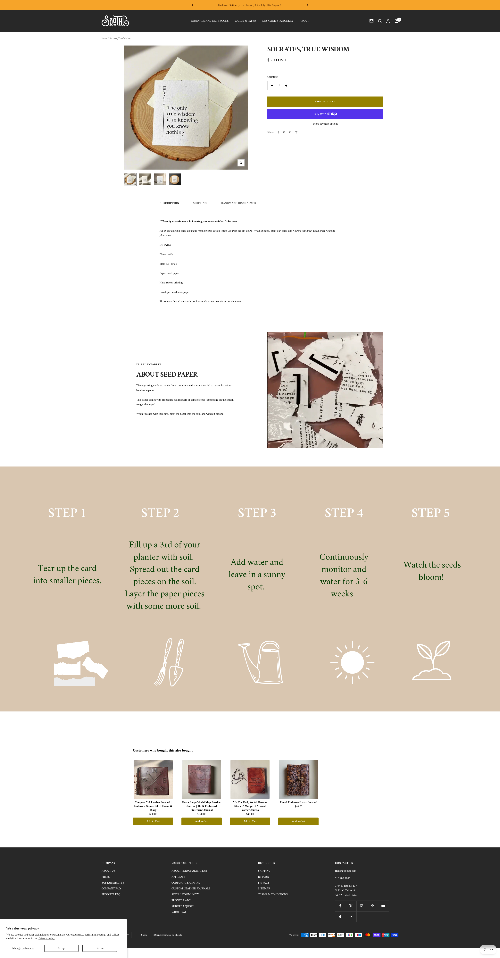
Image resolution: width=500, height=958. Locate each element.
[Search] (380, 21)
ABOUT (304, 20)
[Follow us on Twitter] (351, 906)
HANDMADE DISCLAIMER (238, 203)
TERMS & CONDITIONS (273, 894)
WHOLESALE (179, 912)
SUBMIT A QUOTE (182, 906)
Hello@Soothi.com (345, 870)
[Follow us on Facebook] (340, 906)
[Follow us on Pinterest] (372, 906)
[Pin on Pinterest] (284, 132)
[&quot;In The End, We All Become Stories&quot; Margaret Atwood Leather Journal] (250, 779)
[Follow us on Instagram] (361, 906)
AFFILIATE (178, 876)
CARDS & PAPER (245, 20)
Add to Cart (153, 821)
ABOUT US (108, 870)
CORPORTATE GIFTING (186, 882)
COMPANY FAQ (111, 888)
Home (104, 38)
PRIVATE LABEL (181, 900)
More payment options (325, 123)
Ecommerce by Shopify (171, 935)
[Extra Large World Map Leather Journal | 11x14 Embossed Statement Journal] (201, 779)
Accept (61, 948)
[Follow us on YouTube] (383, 906)
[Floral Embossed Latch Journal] (298, 779)
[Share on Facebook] (278, 132)
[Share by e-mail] (296, 132)
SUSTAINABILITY (113, 882)
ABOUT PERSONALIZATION (189, 870)
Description (169, 203)
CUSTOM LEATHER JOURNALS (191, 888)
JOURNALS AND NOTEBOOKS (210, 20)
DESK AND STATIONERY (277, 20)
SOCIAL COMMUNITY (185, 894)
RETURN (263, 876)
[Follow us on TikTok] (340, 916)
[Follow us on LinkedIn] (351, 916)
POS (155, 935)
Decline (100, 948)
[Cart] (396, 21)
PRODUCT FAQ (111, 894)
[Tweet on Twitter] (289, 132)
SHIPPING (200, 203)
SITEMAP (264, 888)
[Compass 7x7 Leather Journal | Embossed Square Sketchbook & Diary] (153, 779)
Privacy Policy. (46, 938)
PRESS (106, 876)
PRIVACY (264, 882)
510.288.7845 (342, 878)
